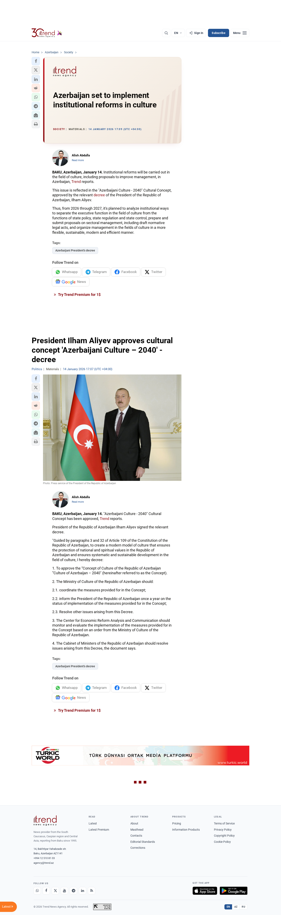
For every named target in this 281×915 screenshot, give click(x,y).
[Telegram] (73, 890)
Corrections (137, 847)
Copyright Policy (224, 835)
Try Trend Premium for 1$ (79, 294)
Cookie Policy (222, 841)
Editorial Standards (142, 841)
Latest (93, 823)
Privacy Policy (223, 829)
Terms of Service (224, 823)
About (134, 823)
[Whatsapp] (37, 890)
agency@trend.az (44, 862)
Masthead (136, 829)
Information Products (186, 829)
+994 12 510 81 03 (44, 858)
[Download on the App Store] (205, 891)
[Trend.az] (47, 32)
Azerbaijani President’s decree (75, 250)
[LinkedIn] (82, 890)
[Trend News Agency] (45, 820)
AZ (236, 906)
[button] (36, 61)
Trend (76, 181)
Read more (78, 160)
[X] (55, 890)
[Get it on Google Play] (233, 891)
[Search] (166, 33)
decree (99, 195)
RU (243, 906)
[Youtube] (64, 890)
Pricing (176, 823)
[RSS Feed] (91, 890)
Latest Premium (99, 829)
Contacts (136, 835)
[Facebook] (46, 890)
